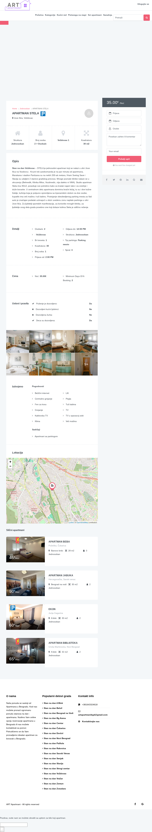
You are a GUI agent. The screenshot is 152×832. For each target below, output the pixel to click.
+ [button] (10, 462)
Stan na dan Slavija (53, 763)
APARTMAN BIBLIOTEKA (63, 643)
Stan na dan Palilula (54, 743)
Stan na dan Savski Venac (57, 753)
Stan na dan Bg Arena (55, 718)
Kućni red (62, 15)
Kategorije (50, 15)
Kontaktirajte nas (90, 721)
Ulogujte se (143, 4)
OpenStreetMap (82, 522)
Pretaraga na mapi (77, 15)
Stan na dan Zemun (54, 783)
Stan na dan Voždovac (55, 773)
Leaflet (71, 522)
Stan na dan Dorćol (53, 733)
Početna (39, 15)
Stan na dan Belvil (53, 708)
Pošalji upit (124, 159)
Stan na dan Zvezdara (55, 788)
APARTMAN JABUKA (61, 575)
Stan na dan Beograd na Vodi (58, 713)
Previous (4, 23)
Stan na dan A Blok (53, 703)
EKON (52, 609)
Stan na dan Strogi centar (57, 768)
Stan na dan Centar (53, 723)
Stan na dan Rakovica (55, 748)
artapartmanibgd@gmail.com (92, 715)
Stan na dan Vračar (53, 778)
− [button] (10, 466)
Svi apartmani (95, 15)
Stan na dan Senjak (53, 758)
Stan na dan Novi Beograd (57, 738)
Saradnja (107, 15)
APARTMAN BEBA (59, 541)
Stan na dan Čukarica (54, 728)
